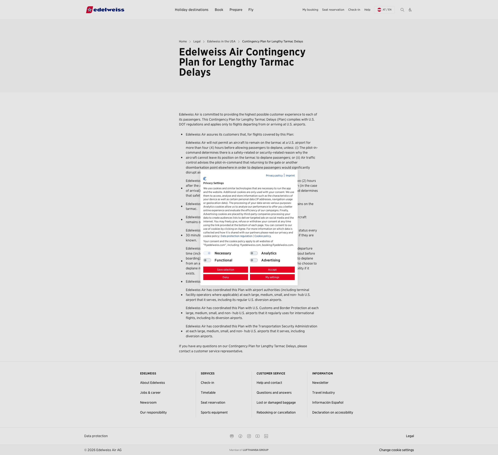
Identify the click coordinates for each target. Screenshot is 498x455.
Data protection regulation (237, 236)
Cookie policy (262, 236)
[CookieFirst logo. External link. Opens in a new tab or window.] (204, 178)
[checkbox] (254, 253)
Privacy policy (274, 175)
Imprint (290, 175)
